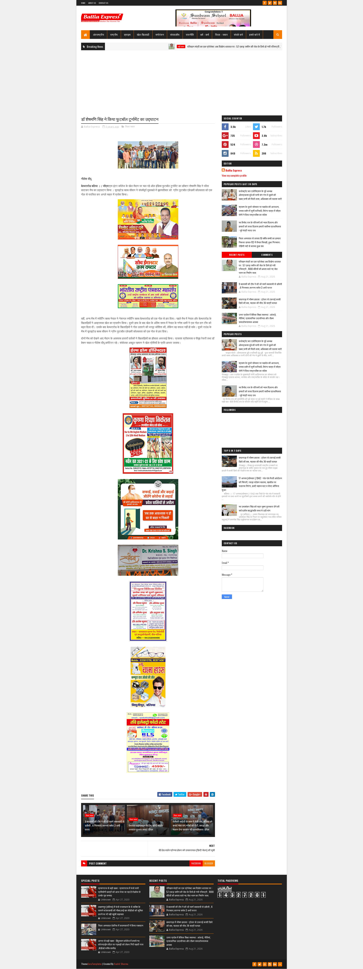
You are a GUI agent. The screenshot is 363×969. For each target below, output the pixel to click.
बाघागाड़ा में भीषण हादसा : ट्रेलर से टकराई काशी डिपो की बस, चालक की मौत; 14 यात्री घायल (260, 301)
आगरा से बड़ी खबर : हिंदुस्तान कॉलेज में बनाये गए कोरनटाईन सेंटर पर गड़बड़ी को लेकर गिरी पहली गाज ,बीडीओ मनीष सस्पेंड (120, 944)
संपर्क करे (238, 34)
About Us (92, 3)
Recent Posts (236, 254)
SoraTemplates (95, 963)
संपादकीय (175, 34)
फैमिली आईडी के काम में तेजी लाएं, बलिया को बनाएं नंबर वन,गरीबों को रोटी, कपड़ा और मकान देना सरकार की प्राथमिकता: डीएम (192, 825)
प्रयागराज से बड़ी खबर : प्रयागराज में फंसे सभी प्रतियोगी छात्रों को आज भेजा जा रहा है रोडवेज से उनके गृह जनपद (119, 891)
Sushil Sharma (121, 963)
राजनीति (190, 34)
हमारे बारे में (254, 34)
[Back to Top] (280, 964)
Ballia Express (234, 170)
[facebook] (265, 3)
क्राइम (127, 34)
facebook (196, 863)
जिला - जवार (221, 34)
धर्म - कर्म (204, 34)
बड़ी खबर (151, 46)
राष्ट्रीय (114, 34)
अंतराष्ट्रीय (98, 34)
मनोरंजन (160, 34)
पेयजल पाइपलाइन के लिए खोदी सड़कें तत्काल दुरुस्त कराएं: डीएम (146, 827)
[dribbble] (265, 964)
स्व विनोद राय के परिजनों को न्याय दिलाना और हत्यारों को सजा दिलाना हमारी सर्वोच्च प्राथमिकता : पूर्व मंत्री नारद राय (260, 226)
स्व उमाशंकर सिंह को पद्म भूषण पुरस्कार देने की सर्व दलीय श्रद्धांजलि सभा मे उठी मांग (259, 508)
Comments (266, 254)
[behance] (280, 3)
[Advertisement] (181, 80)
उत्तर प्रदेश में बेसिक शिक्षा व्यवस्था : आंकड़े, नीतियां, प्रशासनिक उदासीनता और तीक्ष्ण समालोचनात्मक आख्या (257, 318)
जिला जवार (130, 126)
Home (83, 3)
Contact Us (103, 3)
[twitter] (270, 3)
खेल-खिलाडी (143, 34)
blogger (209, 863)
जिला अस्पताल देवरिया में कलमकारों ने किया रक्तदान (120, 925)
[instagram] (275, 3)
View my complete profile (234, 175)
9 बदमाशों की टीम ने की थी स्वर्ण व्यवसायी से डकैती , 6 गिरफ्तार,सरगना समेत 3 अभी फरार (104, 825)
